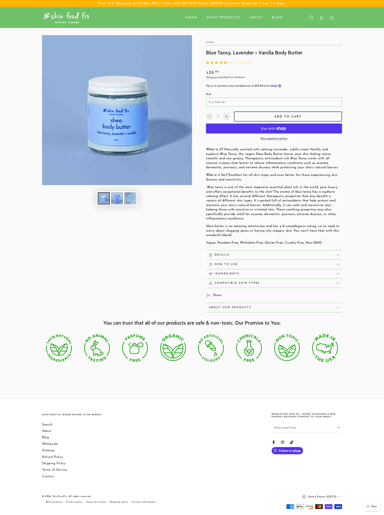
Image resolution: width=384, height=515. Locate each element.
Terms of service (96, 502)
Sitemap (48, 450)
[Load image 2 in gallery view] (117, 198)
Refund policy (54, 502)
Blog (45, 437)
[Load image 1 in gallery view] (104, 198)
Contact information (144, 502)
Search (47, 424)
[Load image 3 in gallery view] (130, 198)
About (46, 431)
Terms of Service (54, 469)
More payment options (274, 138)
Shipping (211, 77)
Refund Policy (52, 457)
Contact (48, 476)
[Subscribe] (339, 427)
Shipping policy (118, 502)
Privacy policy (74, 502)
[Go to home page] (66, 18)
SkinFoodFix (60, 496)
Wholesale (50, 444)
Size (208, 94)
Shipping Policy (54, 463)
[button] (311, 17)
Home (210, 42)
